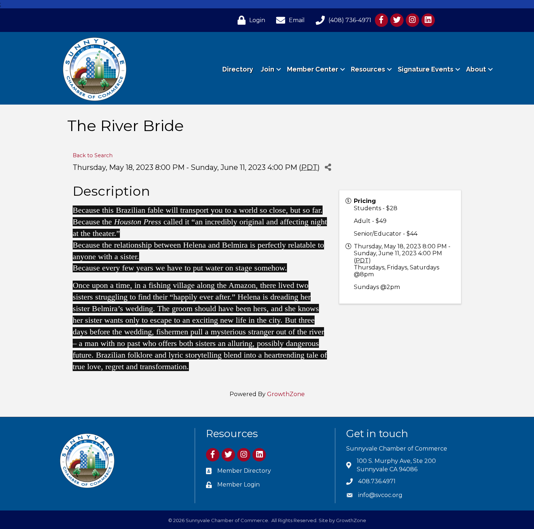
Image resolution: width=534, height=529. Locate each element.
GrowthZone (286, 394)
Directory (237, 69)
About (476, 69)
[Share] (328, 167)
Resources (368, 69)
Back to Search (93, 155)
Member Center (312, 69)
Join (267, 69)
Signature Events (425, 69)
